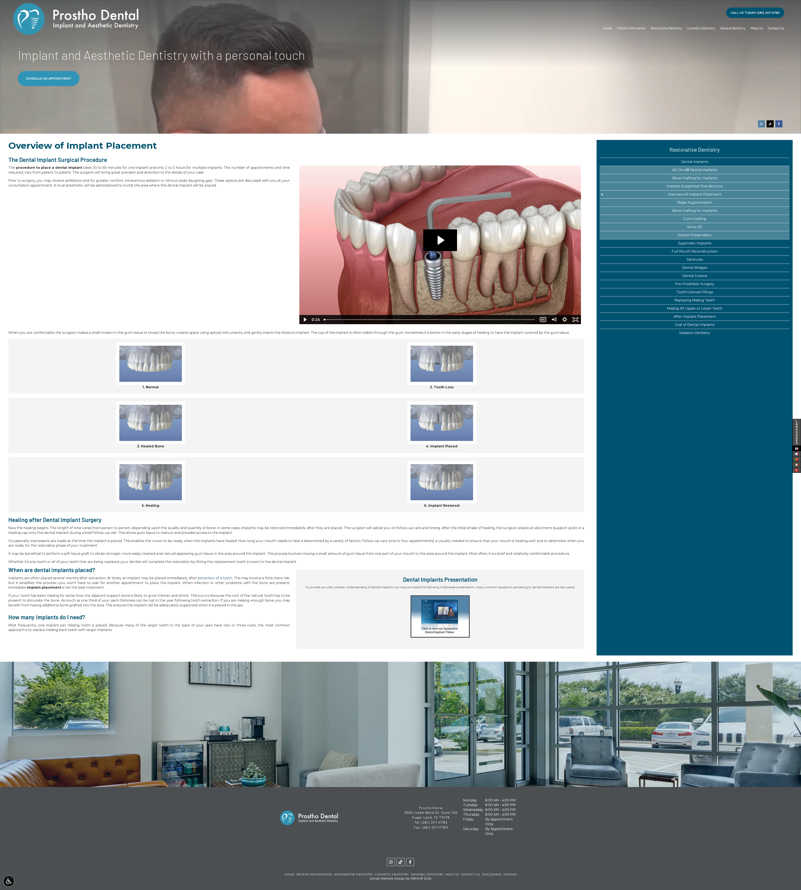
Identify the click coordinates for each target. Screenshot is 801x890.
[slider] (429, 319)
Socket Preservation (695, 235)
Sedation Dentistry (694, 333)
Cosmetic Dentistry (701, 28)
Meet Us (757, 28)
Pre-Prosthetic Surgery (694, 284)
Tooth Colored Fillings (694, 292)
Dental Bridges (694, 268)
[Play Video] (304, 319)
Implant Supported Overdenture (695, 186)
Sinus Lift (694, 227)
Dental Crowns (694, 276)
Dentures (695, 260)
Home (607, 28)
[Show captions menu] (543, 319)
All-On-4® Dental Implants (694, 170)
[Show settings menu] (564, 319)
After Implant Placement (695, 317)
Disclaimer (491, 874)
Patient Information (631, 28)
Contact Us (776, 28)
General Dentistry (733, 28)
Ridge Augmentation (694, 202)
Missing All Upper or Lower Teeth (694, 308)
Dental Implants (694, 162)
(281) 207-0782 (434, 822)
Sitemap (510, 874)
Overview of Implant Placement (695, 194)
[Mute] (553, 319)
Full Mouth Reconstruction (695, 251)
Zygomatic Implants (694, 243)
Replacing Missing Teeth (694, 300)
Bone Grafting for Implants (694, 178)
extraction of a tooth (215, 578)
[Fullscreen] (575, 319)
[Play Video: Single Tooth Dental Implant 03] (440, 240)
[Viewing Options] (8, 881)
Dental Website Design (387, 878)
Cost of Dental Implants (694, 325)
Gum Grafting (694, 219)
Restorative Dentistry (666, 28)
